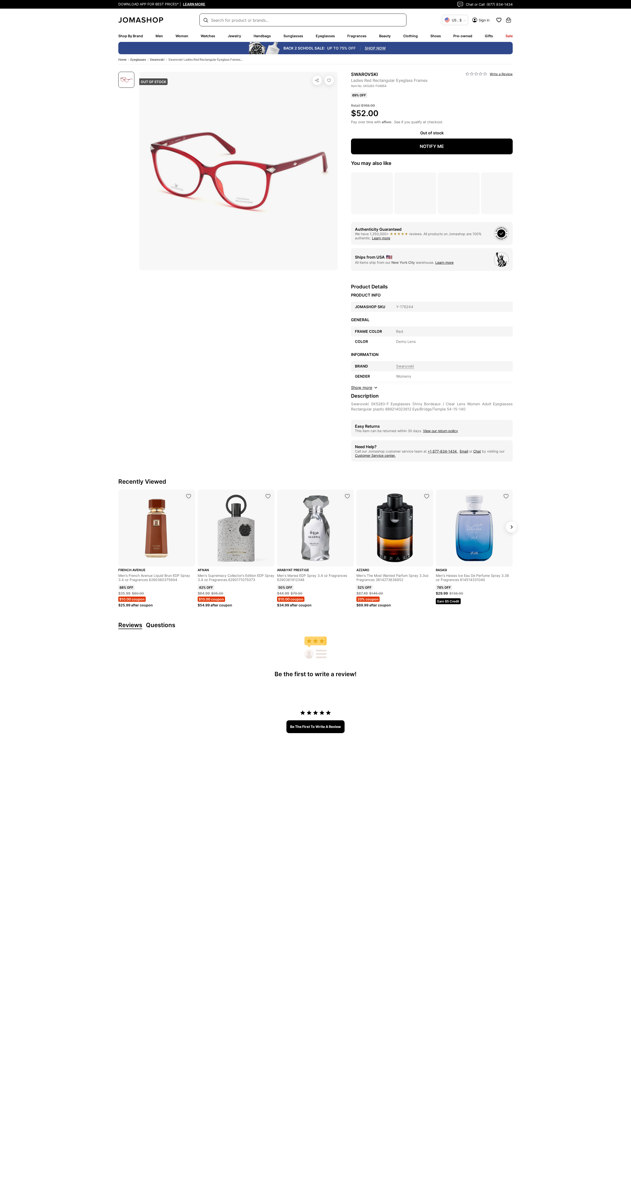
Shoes (435, 36)
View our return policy (440, 431)
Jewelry (234, 36)
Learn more (381, 238)
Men (159, 36)
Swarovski (157, 59)
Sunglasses (293, 36)
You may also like (371, 163)
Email (464, 451)
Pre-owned (462, 36)
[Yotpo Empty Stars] (476, 74)
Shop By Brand (130, 36)
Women (181, 36)
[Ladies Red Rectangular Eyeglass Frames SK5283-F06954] (329, 80)
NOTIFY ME (432, 146)
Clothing (410, 36)
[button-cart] (508, 20)
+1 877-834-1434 (443, 451)
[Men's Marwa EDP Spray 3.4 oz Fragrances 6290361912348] (347, 496)
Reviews (130, 625)
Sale (509, 36)
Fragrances (357, 36)
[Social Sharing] (317, 80)
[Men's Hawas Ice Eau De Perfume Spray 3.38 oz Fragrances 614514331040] (506, 496)
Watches (208, 36)
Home (122, 59)
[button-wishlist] (499, 20)
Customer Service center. (375, 455)
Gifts (489, 36)
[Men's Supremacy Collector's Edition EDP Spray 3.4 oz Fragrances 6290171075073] (268, 496)
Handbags (262, 36)
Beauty (385, 36)
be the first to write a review (315, 726)
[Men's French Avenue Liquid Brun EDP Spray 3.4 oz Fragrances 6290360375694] (188, 496)
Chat (477, 451)
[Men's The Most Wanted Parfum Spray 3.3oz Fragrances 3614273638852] (426, 496)
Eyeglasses (325, 36)
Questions (160, 625)
